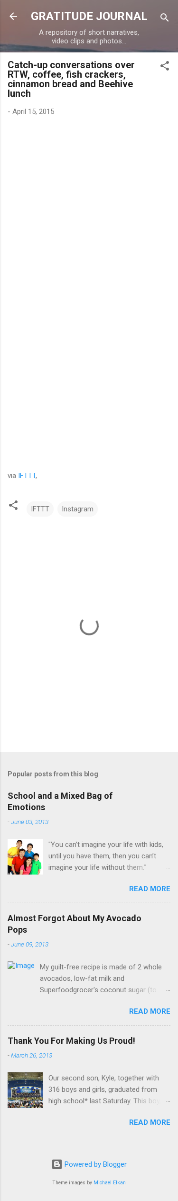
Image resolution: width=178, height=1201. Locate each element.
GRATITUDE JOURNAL (89, 16)
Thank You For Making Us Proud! (71, 1041)
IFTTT (27, 475)
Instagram (78, 509)
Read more (149, 889)
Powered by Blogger (95, 1164)
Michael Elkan (110, 1183)
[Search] (164, 19)
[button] (164, 67)
